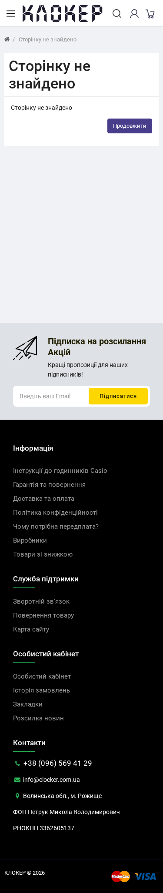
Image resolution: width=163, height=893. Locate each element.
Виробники (30, 540)
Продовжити (129, 125)
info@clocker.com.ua (51, 779)
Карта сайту (31, 629)
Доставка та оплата (43, 499)
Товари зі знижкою (43, 554)
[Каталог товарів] (10, 13)
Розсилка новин (38, 718)
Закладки (28, 704)
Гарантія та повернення (49, 485)
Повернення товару (43, 615)
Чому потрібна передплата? (56, 526)
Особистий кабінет (42, 676)
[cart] (149, 13)
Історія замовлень (41, 690)
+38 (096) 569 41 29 (57, 763)
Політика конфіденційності (55, 512)
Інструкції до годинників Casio (60, 471)
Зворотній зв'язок (41, 601)
